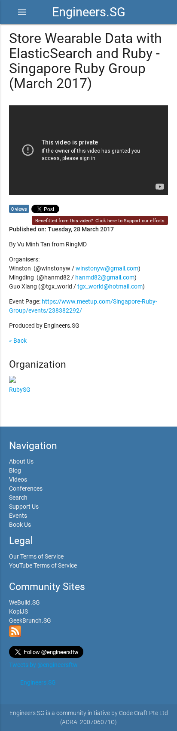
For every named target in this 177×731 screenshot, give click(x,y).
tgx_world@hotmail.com (110, 286)
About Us (21, 461)
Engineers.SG (88, 12)
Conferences (26, 488)
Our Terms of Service (36, 556)
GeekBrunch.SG (30, 620)
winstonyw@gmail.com (107, 268)
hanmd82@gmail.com (104, 277)
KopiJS (18, 611)
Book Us (20, 524)
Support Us (24, 506)
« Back (18, 340)
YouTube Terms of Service (43, 565)
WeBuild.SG (24, 602)
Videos (18, 479)
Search (18, 497)
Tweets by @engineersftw (43, 664)
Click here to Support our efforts (130, 221)
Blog (15, 470)
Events (18, 515)
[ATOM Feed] (15, 635)
